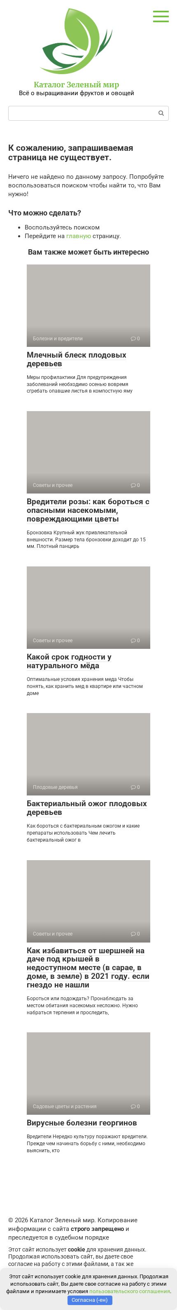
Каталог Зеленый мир (76, 84)
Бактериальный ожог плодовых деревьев (87, 808)
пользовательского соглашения (129, 1291)
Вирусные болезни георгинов (82, 1123)
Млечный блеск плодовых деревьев (76, 359)
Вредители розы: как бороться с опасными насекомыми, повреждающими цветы (88, 510)
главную (78, 236)
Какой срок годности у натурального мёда (69, 661)
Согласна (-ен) (90, 1300)
